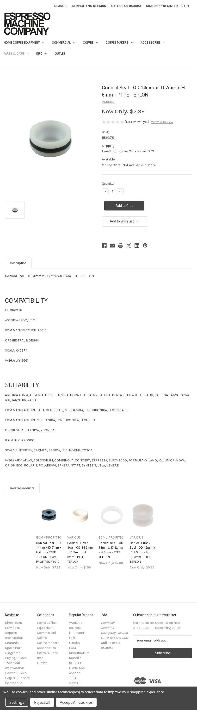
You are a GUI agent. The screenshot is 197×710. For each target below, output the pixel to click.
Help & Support (17, 678)
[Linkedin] (137, 245)
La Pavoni (76, 633)
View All (74, 683)
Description (18, 263)
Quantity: (108, 183)
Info (39, 53)
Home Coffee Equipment (22, 42)
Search (60, 6)
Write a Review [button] (162, 122)
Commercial (61, 42)
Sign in (152, 6)
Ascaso (74, 673)
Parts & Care (14, 53)
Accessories (151, 42)
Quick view (48, 511)
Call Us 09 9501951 (126, 6)
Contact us (14, 683)
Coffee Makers (117, 42)
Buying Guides (16, 658)
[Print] (120, 245)
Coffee (88, 42)
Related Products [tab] (22, 488)
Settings (16, 702)
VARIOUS (75, 623)
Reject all (42, 702)
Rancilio (75, 658)
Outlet (60, 53)
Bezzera (75, 628)
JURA (73, 678)
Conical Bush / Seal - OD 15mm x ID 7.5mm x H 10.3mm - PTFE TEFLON (142, 552)
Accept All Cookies (76, 702)
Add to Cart (49, 519)
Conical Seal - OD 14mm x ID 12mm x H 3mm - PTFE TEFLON (110, 550)
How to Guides (16, 673)
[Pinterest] (145, 245)
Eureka (74, 643)
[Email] (112, 245)
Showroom (13, 623)
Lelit (72, 638)
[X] (128, 245)
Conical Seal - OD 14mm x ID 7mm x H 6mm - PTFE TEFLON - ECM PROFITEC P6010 (48, 552)
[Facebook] (104, 245)
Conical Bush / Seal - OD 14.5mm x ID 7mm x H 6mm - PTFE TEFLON (80, 552)
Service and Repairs (89, 6)
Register (170, 6)
